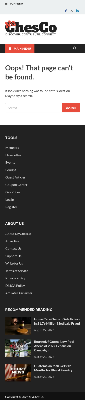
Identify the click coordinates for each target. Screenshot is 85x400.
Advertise (12, 241)
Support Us (13, 256)
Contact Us (13, 248)
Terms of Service (16, 271)
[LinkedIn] (77, 10)
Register (11, 207)
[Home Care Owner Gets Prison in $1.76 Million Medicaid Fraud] (18, 319)
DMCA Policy (15, 285)
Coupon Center (16, 185)
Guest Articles (15, 177)
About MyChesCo (18, 234)
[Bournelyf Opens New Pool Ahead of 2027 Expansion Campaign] (18, 342)
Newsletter (13, 155)
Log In (9, 199)
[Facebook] (65, 10)
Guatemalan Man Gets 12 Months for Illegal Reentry (53, 368)
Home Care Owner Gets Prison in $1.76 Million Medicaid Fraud (57, 321)
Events (10, 162)
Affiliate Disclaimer (18, 293)
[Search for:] (42, 107)
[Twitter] (71, 10)
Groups (10, 170)
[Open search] (75, 48)
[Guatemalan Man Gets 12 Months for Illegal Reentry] (18, 366)
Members (12, 147)
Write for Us (14, 263)
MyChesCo (36, 397)
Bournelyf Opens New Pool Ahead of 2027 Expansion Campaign (54, 345)
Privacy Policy (15, 278)
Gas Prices (12, 192)
